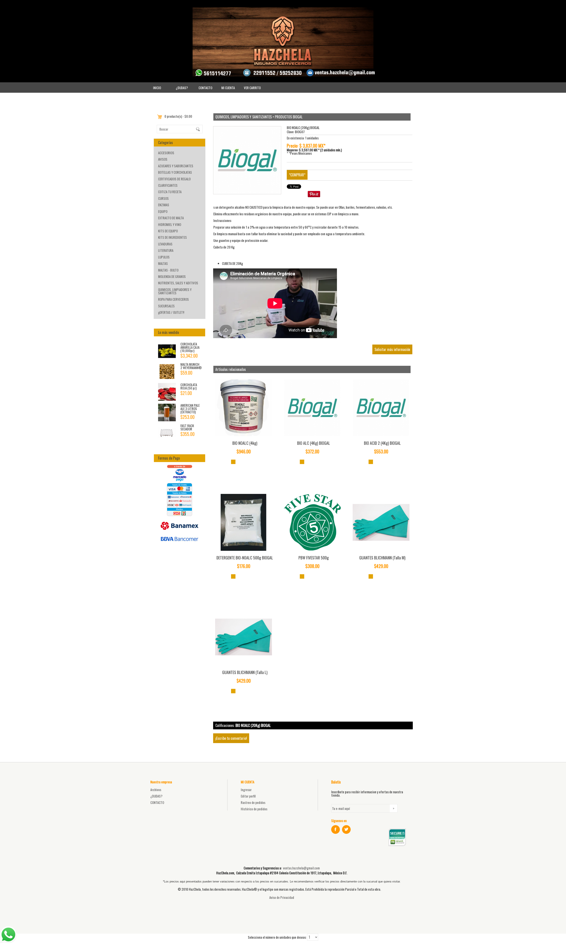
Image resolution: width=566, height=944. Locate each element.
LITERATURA (165, 250)
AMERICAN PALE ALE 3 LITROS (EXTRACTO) (190, 408)
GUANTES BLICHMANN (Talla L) (245, 672)
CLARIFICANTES (168, 185)
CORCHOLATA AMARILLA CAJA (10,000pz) (189, 347)
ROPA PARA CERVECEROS (173, 299)
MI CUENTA (228, 87)
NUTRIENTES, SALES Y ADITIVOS (178, 282)
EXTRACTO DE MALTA (171, 217)
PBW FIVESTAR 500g (313, 558)
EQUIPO (162, 211)
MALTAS (163, 263)
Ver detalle (233, 462)
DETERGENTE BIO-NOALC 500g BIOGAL (244, 558)
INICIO (157, 87)
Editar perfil (248, 796)
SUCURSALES (166, 305)
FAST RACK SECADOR (187, 427)
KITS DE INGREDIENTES (172, 237)
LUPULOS (164, 256)
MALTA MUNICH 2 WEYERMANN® (191, 366)
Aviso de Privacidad (281, 897)
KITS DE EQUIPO (168, 230)
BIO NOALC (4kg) (244, 443)
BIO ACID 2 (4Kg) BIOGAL (382, 443)
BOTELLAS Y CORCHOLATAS (175, 172)
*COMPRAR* (297, 174)
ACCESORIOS (166, 152)
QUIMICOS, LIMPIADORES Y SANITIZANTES (174, 291)
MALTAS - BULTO (168, 270)
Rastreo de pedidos (253, 802)
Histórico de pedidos (254, 808)
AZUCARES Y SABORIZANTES (175, 165)
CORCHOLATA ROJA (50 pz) (188, 386)
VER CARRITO (252, 87)
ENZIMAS (163, 204)
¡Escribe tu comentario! (231, 738)
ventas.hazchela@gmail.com (301, 867)
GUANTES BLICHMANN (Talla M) (382, 558)
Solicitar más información (392, 349)
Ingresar (246, 789)
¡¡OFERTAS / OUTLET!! (171, 312)
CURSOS (163, 198)
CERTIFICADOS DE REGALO (174, 178)
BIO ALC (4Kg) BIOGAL (313, 443)
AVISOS (162, 159)
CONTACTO (205, 87)
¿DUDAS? (182, 87)
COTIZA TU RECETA (170, 191)
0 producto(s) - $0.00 (178, 116)
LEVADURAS (165, 243)
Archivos (155, 789)
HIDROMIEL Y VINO (169, 224)
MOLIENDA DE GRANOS (172, 276)
